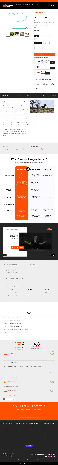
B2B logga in (31, 429)
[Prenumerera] (38, 416)
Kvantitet (36, 45)
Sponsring (44, 431)
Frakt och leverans (6, 431)
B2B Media (31, 427)
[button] (19, 4)
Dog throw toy (43, 71)
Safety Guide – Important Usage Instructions (13, 278)
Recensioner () (37, 13)
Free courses (44, 439)
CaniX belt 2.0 (43, 65)
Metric (50, 283)
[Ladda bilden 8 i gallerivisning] (27, 34)
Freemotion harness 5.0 (45, 60)
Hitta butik (31, 425)
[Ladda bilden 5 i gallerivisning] (12, 34)
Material (17, 429)
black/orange (43, 36)
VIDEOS (18, 95)
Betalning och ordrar (6, 429)
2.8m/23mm (45, 43)
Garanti (17, 425)
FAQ (44, 95)
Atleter (43, 437)
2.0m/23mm (38, 43)
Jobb (43, 429)
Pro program (44, 441)
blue (50, 36)
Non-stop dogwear (8, 459)
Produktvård (18, 427)
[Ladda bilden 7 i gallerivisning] (22, 34)
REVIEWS (54, 95)
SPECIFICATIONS (31, 95)
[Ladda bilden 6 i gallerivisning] (17, 34)
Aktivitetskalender (45, 435)
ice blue (37, 38)
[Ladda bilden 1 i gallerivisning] (8, 34)
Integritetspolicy (20, 459)
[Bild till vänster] (4, 34)
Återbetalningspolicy (40, 459)
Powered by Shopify (14, 459)
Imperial (53, 283)
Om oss (43, 425)
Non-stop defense (34, 463)
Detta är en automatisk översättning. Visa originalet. (11, 358)
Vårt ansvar (44, 427)
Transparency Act (45, 433)
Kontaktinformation (27, 459)
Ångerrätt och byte (6, 433)
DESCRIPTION (5, 95)
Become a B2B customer (33, 431)
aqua (37, 36)
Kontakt (4, 425)
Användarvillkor (33, 459)
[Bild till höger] (30, 34)
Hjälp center (5, 427)
